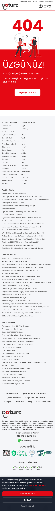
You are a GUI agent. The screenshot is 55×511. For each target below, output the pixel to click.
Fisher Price (25, 177)
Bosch (23, 132)
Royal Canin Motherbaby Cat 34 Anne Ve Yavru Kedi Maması (22, 248)
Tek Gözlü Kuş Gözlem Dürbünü (12, 374)
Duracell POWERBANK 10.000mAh (13, 215)
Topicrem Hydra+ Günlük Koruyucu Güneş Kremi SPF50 (21, 212)
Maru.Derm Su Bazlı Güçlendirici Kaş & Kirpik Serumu (20, 279)
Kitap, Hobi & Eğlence (9, 156)
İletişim (7, 401)
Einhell (23, 183)
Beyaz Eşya (5, 168)
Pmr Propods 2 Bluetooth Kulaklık (13, 203)
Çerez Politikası (14, 397)
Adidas (23, 153)
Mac (22, 162)
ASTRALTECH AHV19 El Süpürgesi (13, 356)
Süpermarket (6, 147)
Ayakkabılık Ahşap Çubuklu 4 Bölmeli (14, 261)
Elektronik (5, 129)
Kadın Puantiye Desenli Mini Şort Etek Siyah (17, 295)
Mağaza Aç (41, 1)
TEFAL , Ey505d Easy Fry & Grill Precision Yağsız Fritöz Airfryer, (22, 197)
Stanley (24, 180)
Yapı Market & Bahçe (9, 165)
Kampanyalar (23, 1)
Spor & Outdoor (7, 150)
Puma (23, 156)
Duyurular (19, 401)
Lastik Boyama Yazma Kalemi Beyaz (14, 298)
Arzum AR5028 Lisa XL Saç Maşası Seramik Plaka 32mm (21, 313)
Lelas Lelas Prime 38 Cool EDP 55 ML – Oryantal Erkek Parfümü (23, 224)
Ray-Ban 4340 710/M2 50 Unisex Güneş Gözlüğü (18, 206)
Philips (23, 135)
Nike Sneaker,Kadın (8, 209)
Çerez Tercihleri (43, 401)
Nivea (23, 159)
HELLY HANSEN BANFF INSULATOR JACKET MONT (17, 344)
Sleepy (23, 168)
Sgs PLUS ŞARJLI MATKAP (10, 359)
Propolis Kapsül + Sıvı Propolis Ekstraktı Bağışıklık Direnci (21, 338)
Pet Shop (5, 162)
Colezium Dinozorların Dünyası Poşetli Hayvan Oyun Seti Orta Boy (24, 362)
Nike (22, 150)
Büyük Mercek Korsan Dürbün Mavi (13, 377)
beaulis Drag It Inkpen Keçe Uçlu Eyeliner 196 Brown (19, 288)
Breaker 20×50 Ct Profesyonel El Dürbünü (16, 381)
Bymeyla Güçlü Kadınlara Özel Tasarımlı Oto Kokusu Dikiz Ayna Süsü (25, 307)
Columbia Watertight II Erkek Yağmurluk (15, 353)
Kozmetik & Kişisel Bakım (10, 141)
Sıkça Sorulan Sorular (35, 397)
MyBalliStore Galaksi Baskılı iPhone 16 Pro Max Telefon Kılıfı (21, 218)
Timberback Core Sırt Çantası (12, 329)
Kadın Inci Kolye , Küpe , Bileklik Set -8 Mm (16, 301)
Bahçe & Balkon (7, 180)
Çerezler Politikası (37, 485)
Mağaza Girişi (49, 1)
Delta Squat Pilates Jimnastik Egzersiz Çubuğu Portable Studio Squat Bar (27, 282)
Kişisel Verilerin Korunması (33, 393)
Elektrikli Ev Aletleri (8, 177)
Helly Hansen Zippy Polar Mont (12, 347)
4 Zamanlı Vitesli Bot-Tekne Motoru (14, 371)
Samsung (24, 129)
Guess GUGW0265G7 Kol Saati (12, 332)
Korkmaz (24, 141)
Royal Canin (25, 171)
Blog (30, 401)
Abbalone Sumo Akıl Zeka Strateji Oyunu (16, 368)
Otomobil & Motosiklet (9, 153)
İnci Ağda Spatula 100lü (10, 273)
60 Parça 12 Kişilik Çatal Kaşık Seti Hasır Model (17, 316)
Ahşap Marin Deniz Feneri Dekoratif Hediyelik (17, 335)
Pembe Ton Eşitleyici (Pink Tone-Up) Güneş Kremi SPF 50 (21, 276)
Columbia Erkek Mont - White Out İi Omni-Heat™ (18, 341)
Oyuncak (5, 159)
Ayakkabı (5, 183)
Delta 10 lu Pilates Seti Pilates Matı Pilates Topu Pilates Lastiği (23, 239)
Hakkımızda (12, 393)
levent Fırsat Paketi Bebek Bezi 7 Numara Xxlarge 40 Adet (21, 227)
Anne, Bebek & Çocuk (9, 144)
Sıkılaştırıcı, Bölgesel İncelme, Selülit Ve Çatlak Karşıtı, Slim (22, 304)
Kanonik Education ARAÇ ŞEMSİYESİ (13, 193)
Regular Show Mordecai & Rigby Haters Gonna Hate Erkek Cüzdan (24, 292)
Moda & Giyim (6, 126)
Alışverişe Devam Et (27, 92)
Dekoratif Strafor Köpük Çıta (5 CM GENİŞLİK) (16, 286)
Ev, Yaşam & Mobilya (9, 135)
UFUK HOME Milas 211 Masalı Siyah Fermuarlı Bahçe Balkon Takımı (24, 233)
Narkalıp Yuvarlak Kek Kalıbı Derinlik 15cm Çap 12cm (19, 310)
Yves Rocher (25, 165)
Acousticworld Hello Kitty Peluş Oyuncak (15, 326)
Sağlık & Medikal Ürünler (10, 171)
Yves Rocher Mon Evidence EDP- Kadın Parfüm (17, 221)
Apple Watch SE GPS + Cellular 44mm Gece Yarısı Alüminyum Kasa (25, 199)
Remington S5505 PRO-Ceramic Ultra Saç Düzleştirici (20, 242)
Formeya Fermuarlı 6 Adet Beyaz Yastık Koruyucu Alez (20, 270)
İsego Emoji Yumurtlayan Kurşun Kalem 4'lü (17, 258)
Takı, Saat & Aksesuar (9, 174)
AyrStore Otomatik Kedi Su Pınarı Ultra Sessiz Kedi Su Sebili (22, 236)
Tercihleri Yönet (27, 506)
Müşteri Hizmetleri (33, 1)
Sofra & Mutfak (7, 138)
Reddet (27, 500)
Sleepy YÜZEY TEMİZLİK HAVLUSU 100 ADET (15, 230)
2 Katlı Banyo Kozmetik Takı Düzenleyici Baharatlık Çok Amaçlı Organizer (26, 264)
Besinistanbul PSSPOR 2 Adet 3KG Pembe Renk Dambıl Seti (22, 267)
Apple (23, 126)
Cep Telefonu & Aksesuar (10, 132)
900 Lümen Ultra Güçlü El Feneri (13, 384)
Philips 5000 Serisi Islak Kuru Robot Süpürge (17, 245)
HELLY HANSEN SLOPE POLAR (11, 350)
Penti (23, 144)
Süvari (23, 147)
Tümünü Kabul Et (28, 494)
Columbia (24, 174)
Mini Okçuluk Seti (8, 365)
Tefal (23, 138)
